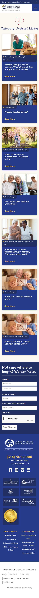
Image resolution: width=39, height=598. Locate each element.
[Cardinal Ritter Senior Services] (19, 445)
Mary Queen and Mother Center (28, 543)
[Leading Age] (28, 502)
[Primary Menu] (35, 7)
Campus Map (8, 578)
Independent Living (21, 149)
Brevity (29, 588)
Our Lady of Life (28, 553)
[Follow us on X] (22, 471)
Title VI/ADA (13, 574)
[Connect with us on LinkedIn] (28, 471)
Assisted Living (9, 57)
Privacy (4, 574)
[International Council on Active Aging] (11, 502)
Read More (10, 76)
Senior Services (10, 531)
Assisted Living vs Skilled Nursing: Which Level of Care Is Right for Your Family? (19, 67)
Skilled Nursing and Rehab (10, 548)
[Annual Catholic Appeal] (28, 482)
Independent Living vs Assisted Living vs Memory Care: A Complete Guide (17, 251)
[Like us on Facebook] (10, 471)
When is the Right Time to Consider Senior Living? (17, 342)
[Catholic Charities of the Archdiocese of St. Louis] (11, 482)
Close (36, 2)
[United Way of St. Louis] (28, 492)
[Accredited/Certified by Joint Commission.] (11, 516)
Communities (28, 531)
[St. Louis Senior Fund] (11, 492)
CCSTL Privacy (8, 582)
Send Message (9, 427)
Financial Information (22, 578)
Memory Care (11, 539)
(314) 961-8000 (19, 457)
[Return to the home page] (11, 8)
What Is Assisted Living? (16, 112)
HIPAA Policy (24, 574)
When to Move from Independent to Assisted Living (16, 156)
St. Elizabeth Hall (28, 549)
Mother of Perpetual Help (28, 536)
